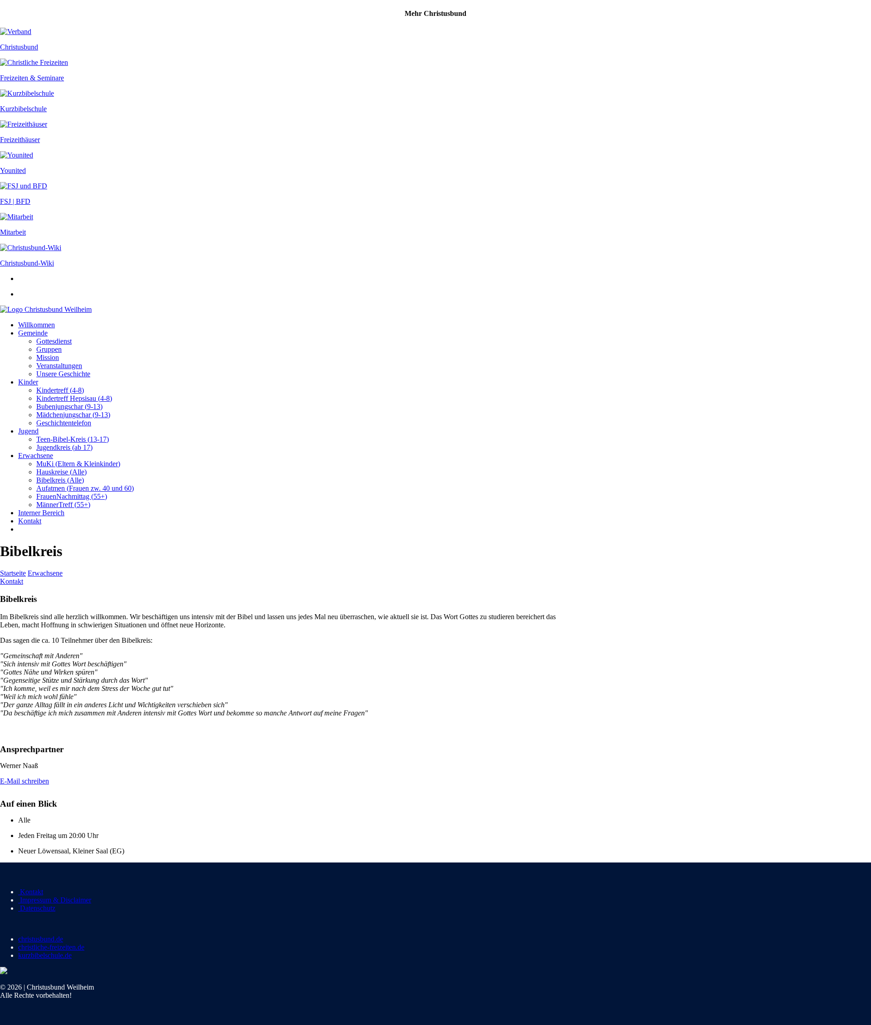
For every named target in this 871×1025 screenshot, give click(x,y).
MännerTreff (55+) (63, 504)
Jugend (28, 431)
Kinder (28, 382)
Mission (47, 357)
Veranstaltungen (59, 366)
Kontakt (29, 521)
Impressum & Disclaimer (54, 900)
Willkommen (36, 325)
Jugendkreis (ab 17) (64, 447)
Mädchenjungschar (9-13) (73, 415)
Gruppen (49, 349)
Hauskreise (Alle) (61, 472)
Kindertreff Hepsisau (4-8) (74, 398)
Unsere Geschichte (63, 374)
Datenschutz (36, 908)
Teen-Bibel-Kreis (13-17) (72, 439)
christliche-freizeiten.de (51, 947)
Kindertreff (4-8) (60, 390)
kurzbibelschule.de (45, 955)
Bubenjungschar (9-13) (69, 406)
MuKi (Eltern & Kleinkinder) (78, 464)
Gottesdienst (54, 341)
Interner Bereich (41, 513)
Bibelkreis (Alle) (60, 480)
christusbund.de (40, 939)
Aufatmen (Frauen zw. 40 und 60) (85, 488)
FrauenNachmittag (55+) (71, 496)
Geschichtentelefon (63, 423)
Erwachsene (35, 455)
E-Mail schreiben (24, 781)
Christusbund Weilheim (58, 309)
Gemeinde (33, 333)
